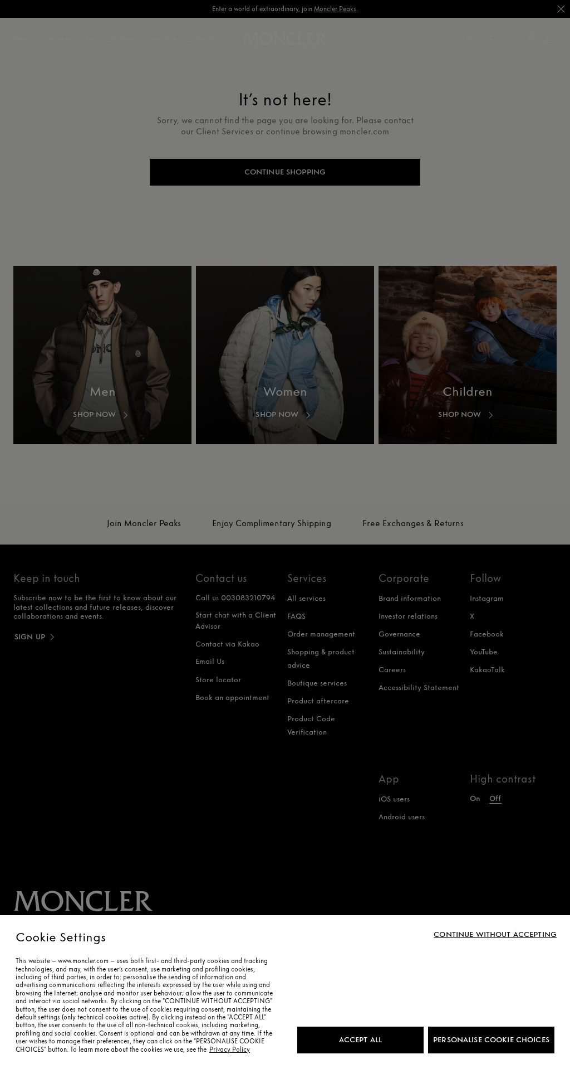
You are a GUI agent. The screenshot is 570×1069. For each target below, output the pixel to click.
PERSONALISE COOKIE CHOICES (491, 1039)
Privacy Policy (229, 1049)
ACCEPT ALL (360, 1039)
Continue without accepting (495, 934)
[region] (285, 992)
